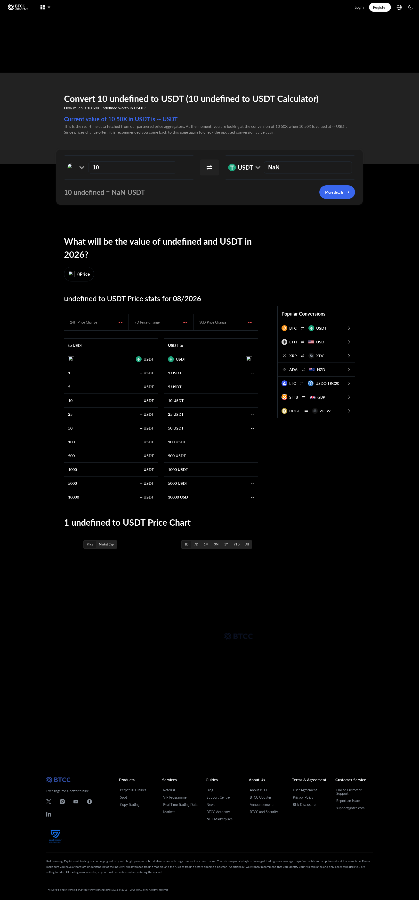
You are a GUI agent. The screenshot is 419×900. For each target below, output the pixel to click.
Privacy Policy (303, 797)
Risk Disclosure (304, 804)
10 (70, 400)
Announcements (262, 804)
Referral (169, 790)
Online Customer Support (349, 791)
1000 (72, 469)
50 (70, 428)
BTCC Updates (261, 797)
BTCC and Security (264, 812)
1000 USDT (178, 469)
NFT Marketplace (220, 819)
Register (380, 7)
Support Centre (218, 797)
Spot (123, 797)
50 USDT (176, 428)
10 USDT (176, 400)
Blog (210, 790)
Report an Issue (348, 801)
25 (70, 414)
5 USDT (175, 386)
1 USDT (175, 373)
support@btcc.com (350, 808)
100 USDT (177, 441)
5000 (72, 483)
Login (359, 7)
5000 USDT (178, 483)
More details (334, 192)
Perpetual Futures (133, 790)
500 (71, 455)
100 (71, 441)
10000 (73, 497)
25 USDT (176, 414)
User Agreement (305, 790)
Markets (169, 812)
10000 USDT (179, 497)
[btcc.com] (18, 7)
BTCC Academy (218, 812)
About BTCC (259, 790)
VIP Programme (174, 797)
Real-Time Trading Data (180, 804)
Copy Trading (129, 804)
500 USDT (177, 455)
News (211, 804)
